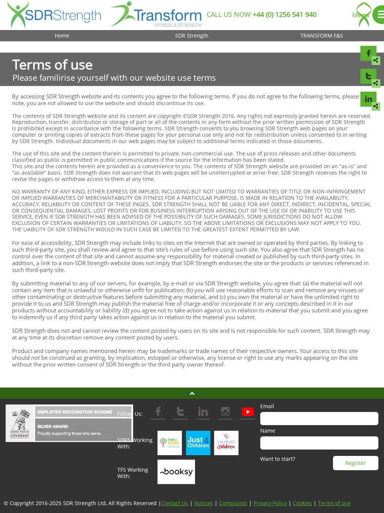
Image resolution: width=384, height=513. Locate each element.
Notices (203, 503)
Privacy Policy (270, 503)
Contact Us (174, 503)
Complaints (233, 503)
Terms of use (334, 503)
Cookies (302, 503)
